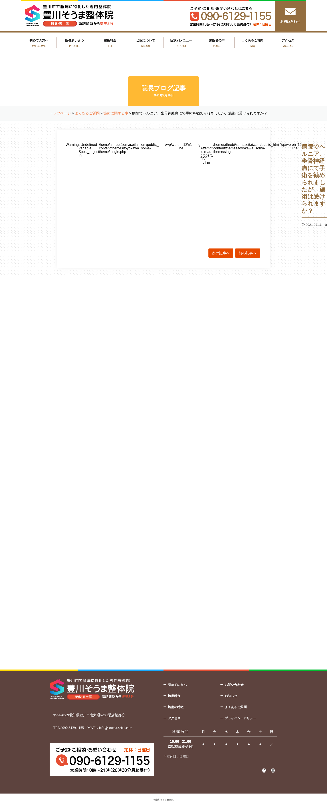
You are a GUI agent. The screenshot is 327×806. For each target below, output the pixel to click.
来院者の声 (217, 43)
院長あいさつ (74, 43)
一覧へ (163, 554)
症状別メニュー (181, 43)
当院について (145, 43)
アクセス (288, 43)
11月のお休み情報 (137, 511)
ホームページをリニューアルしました (151, 527)
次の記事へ (221, 253)
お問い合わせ (234, 684)
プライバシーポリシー (240, 718)
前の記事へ (247, 253)
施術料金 (110, 43)
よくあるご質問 (252, 43)
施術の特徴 (176, 707)
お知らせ (231, 696)
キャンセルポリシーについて (146, 495)
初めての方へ (39, 43)
